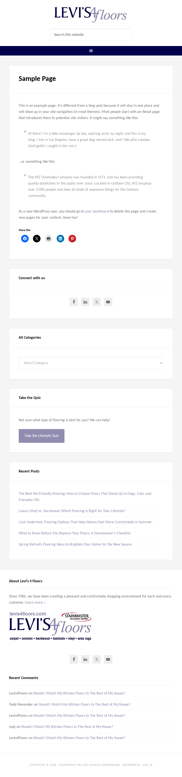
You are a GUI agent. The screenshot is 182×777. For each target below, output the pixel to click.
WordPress (131, 765)
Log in (148, 765)
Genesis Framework (104, 765)
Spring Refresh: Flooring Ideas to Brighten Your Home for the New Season (75, 544)
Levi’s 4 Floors (91, 14)
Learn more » (35, 603)
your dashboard (97, 211)
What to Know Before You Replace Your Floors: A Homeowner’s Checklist (74, 533)
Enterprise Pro (71, 765)
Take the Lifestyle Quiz (41, 436)
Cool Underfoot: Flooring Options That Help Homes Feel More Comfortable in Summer (85, 522)
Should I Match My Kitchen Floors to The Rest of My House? (79, 693)
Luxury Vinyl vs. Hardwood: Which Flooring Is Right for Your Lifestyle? (72, 511)
